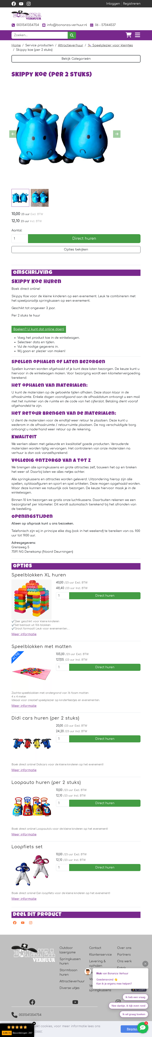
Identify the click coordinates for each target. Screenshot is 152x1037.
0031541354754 (27, 25)
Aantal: (16, 230)
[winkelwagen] (129, 35)
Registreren (132, 3)
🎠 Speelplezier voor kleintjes (110, 45)
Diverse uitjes (70, 988)
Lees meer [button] (34, 1031)
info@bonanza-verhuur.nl (67, 25)
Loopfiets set (27, 847)
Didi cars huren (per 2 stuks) (45, 718)
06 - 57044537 (105, 25)
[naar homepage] (26, 15)
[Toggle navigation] (138, 35)
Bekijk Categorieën (76, 58)
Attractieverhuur (70, 45)
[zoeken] (72, 35)
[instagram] (28, 3)
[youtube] (21, 3)
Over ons (124, 948)
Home (16, 45)
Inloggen (113, 3)
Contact (95, 948)
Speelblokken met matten (41, 646)
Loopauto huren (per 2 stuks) (46, 782)
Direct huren (84, 238)
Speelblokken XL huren (38, 575)
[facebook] (13, 3)
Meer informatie (24, 634)
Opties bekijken (76, 249)
